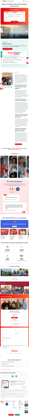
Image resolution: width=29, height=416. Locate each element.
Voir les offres (14, 226)
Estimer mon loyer (18, 16)
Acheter (13, 402)
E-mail (3, 333)
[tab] (7, 12)
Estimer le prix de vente (11, 16)
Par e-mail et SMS (5, 348)
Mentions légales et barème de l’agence (21, 403)
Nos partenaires (15, 407)
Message (3, 340)
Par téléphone (4, 347)
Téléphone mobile (17, 333)
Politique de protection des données (20, 407)
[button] (9, 320)
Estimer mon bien (15, 21)
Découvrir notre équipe (18, 144)
